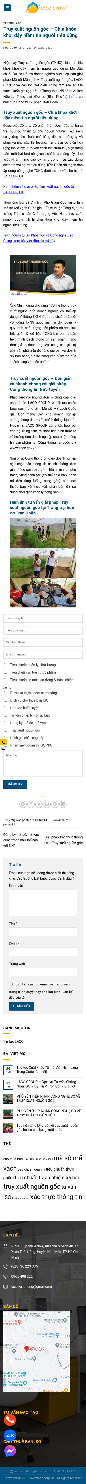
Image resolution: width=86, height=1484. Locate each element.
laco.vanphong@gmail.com (32, 1471)
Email (14, 944)
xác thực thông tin (56, 1197)
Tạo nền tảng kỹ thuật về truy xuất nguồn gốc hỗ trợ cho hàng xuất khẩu (47, 1127)
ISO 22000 (35, 1159)
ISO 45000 (47, 1159)
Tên (13, 923)
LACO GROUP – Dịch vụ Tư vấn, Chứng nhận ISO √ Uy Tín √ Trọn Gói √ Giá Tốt (46, 1084)
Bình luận (16, 886)
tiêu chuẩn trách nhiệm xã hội (47, 1177)
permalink (9, 824)
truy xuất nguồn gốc (31, 1186)
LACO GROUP (45, 48)
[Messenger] (10, 1451)
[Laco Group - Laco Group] (47, 7)
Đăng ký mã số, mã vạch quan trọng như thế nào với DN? (22, 840)
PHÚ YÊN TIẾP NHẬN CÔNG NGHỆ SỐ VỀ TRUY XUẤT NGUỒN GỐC (48, 1098)
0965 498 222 (66, 1471)
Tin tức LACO (12, 23)
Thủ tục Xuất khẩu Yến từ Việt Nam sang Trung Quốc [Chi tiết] (47, 1069)
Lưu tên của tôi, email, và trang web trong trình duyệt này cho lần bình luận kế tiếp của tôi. (41, 991)
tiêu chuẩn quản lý (31, 1169)
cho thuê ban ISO (16, 1159)
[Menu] (7, 7)
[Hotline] (10, 1420)
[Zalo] (10, 1435)
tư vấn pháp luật (20, 1198)
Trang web (17, 964)
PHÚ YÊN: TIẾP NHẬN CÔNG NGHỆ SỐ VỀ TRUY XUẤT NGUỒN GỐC (49, 1113)
